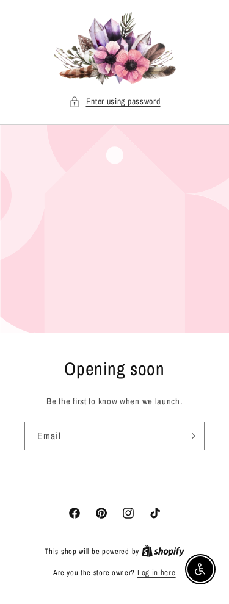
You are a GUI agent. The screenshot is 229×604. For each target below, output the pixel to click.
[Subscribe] (190, 436)
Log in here (156, 572)
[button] (115, 101)
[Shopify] (163, 551)
